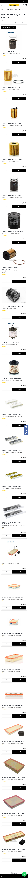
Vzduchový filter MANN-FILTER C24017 (12, 597)
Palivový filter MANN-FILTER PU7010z (12, 378)
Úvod (2, 9)
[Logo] (14, 5)
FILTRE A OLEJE (18, 9)
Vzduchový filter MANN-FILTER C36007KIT (13, 741)
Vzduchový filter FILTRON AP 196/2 (11, 561)
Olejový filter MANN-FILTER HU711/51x (12, 159)
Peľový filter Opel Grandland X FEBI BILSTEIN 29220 (11, 523)
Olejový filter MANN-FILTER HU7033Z (12, 123)
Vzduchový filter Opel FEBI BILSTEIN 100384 (14, 777)
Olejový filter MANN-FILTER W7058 (11, 195)
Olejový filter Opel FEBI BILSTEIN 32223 (12, 231)
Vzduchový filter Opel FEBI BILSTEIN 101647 (13, 813)
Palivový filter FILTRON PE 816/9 (10, 342)
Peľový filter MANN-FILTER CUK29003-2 (12, 450)
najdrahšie (13, 23)
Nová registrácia (23, 1)
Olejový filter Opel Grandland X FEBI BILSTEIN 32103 (12, 268)
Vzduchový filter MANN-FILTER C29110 (12, 669)
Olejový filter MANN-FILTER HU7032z (11, 87)
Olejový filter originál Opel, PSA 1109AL (12, 306)
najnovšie (21, 23)
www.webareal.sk (17, 876)
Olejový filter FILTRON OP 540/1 (10, 51)
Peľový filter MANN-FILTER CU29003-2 (12, 414)
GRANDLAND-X (9, 9)
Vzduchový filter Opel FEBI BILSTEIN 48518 (13, 849)
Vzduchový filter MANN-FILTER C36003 (12, 705)
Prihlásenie (15, 1)
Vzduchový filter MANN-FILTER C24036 (12, 633)
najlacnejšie (5, 23)
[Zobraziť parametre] (8, 27)
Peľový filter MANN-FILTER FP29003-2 (12, 486)
